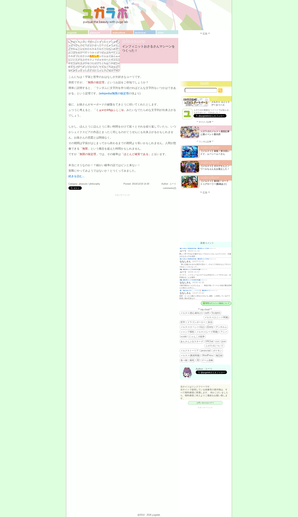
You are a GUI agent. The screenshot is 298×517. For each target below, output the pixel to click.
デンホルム (221, 327)
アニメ (223, 332)
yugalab (72, 32)
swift (207, 313)
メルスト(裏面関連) (190, 355)
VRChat (209, 341)
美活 (210, 322)
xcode (184, 336)
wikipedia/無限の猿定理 (114, 93)
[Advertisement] (122, 204)
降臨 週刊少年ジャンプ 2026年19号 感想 (190, 269)
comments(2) (169, 188)
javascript (206, 350)
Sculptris (216, 313)
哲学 (183, 322)
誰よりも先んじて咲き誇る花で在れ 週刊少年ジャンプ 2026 (194, 248)
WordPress (207, 355)
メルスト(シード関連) (207, 332)
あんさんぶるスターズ (192, 341)
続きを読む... (76, 176)
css (217, 341)
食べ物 (184, 360)
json (224, 341)
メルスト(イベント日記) (192, 327)
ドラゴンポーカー (196, 322)
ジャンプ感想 (187, 332)
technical (140, 32)
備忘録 (219, 355)
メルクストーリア (189, 350)
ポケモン (217, 350)
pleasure (95, 32)
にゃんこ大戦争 (197, 336)
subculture (118, 32)
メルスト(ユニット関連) (216, 317)
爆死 (192, 360)
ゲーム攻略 (207, 360)
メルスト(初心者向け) (191, 313)
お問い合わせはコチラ (205, 403)
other (160, 32)
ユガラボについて (214, 345)
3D (198, 360)
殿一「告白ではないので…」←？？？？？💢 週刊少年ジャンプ (195, 290)
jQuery (210, 327)
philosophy (94, 184)
